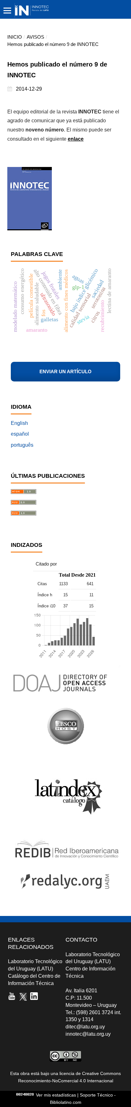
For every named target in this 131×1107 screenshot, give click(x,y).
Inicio (14, 37)
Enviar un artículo (65, 371)
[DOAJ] (65, 697)
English (19, 423)
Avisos (35, 37)
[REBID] (65, 858)
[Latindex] (65, 828)
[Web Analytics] (25, 1094)
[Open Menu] (7, 10)
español (20, 434)
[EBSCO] (65, 743)
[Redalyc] (65, 894)
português (22, 445)
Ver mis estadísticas (56, 1094)
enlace (76, 139)
